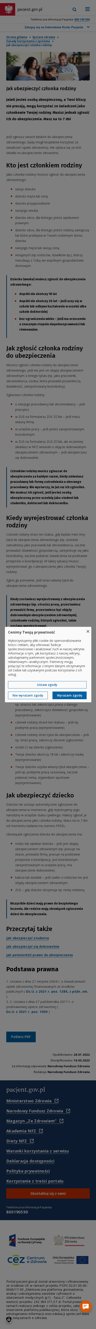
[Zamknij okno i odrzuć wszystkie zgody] (88, 629)
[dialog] (48, 664)
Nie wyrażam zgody (28, 695)
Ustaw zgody (47, 685)
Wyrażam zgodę (69, 695)
